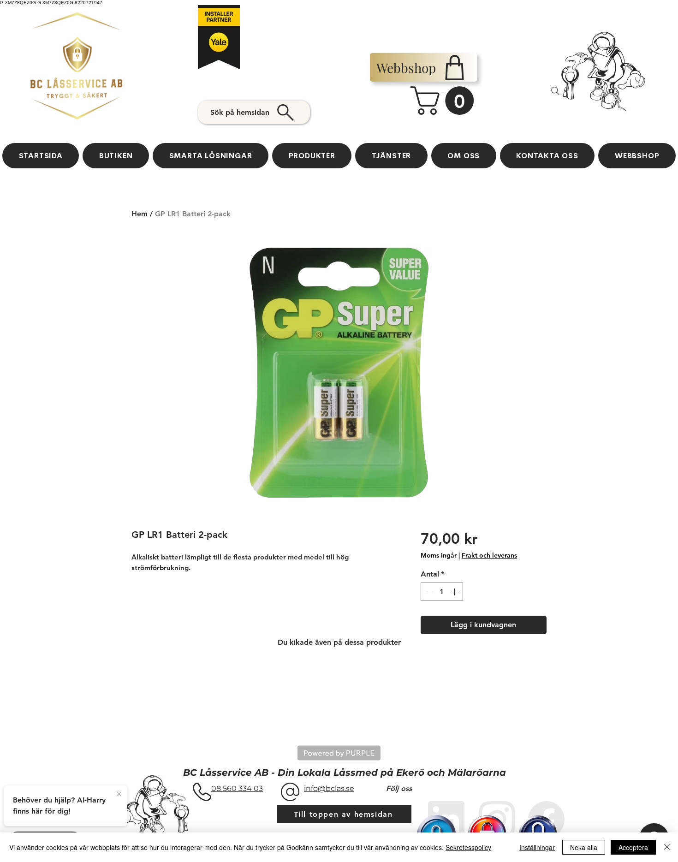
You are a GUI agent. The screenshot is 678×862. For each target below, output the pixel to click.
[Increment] (455, 591)
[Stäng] (666, 847)
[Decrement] (428, 591)
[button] (445, 100)
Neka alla (583, 847)
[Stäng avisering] (119, 794)
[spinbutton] (442, 591)
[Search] (555, 91)
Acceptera (633, 847)
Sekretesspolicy (468, 847)
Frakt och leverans (489, 555)
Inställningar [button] (537, 847)
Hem (139, 213)
